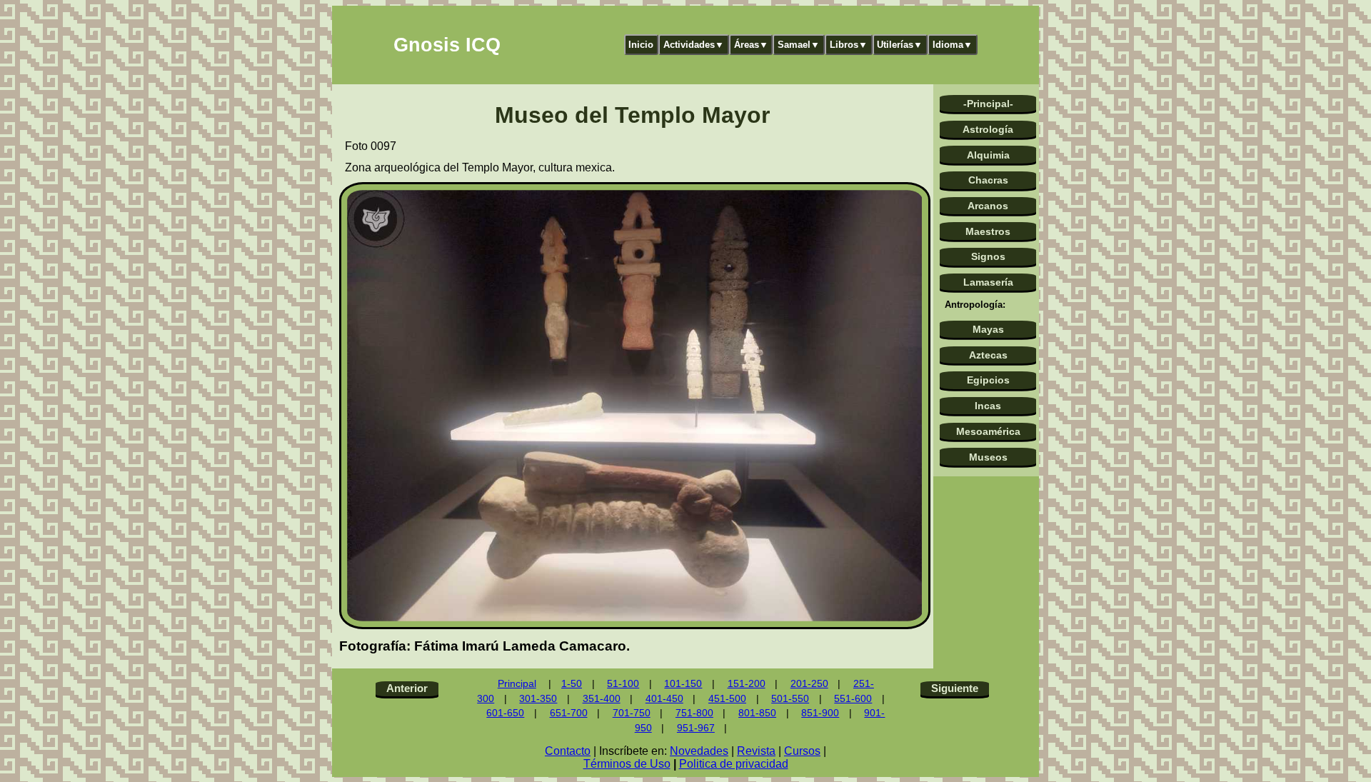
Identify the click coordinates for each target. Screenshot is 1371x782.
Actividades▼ (693, 44)
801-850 (757, 713)
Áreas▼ (751, 44)
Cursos (802, 751)
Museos (988, 457)
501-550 (790, 698)
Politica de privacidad (733, 764)
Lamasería (988, 282)
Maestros (987, 231)
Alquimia (988, 155)
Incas (988, 405)
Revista (756, 751)
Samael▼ (799, 44)
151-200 (746, 683)
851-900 (820, 713)
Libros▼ (849, 44)
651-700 (569, 713)
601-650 (505, 713)
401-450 (664, 698)
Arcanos (988, 205)
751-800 (694, 713)
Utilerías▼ (900, 44)
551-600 (853, 698)
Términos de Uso (627, 764)
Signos (988, 256)
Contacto (568, 751)
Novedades (699, 751)
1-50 (571, 683)
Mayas (988, 329)
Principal (517, 683)
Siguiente (954, 688)
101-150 (683, 683)
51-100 (623, 683)
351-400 (602, 698)
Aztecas (988, 355)
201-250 (809, 683)
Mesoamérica (988, 431)
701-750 (632, 713)
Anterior (407, 688)
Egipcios (988, 380)
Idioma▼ (953, 44)
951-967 (696, 728)
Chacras (988, 180)
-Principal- (988, 103)
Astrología (988, 129)
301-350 (538, 698)
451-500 (727, 698)
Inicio (640, 44)
